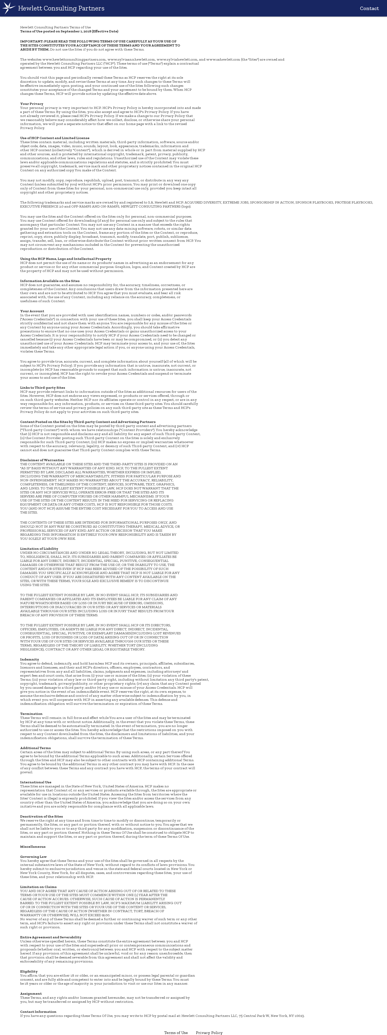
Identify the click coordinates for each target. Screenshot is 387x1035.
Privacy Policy (209, 1032)
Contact (369, 8)
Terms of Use (176, 1032)
